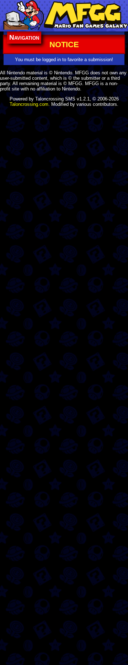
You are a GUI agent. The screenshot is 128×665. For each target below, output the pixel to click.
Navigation (24, 37)
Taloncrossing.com (29, 104)
